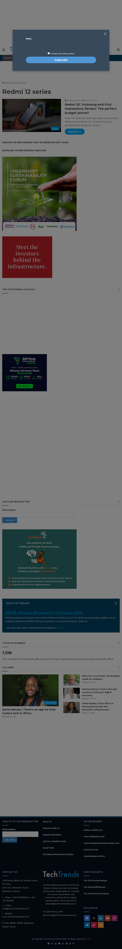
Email (29, 38)
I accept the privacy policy (62, 53)
